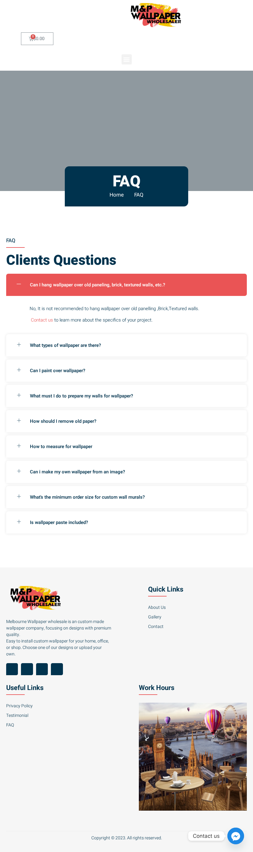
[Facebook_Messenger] (235, 836)
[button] (127, 59)
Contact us (42, 320)
